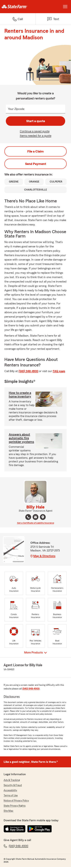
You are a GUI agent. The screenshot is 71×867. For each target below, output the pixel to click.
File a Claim (35, 151)
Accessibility (10, 790)
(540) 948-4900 (28, 371)
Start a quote (35, 121)
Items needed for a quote (35, 135)
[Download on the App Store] (14, 828)
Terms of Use (11, 795)
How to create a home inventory (20, 394)
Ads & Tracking (12, 780)
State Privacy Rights (14, 805)
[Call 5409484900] (28, 517)
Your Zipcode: (16, 109)
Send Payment (35, 163)
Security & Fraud (13, 785)
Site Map (8, 811)
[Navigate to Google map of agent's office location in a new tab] (43, 517)
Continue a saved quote (35, 131)
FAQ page (59, 371)
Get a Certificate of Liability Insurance (35, 523)
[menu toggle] (65, 6)
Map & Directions (44, 556)
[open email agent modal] (35, 517)
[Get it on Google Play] (39, 828)
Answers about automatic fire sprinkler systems (21, 438)
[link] (18, 6)
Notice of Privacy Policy (16, 800)
